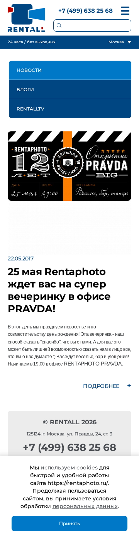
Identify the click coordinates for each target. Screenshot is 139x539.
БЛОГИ (25, 89)
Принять (69, 523)
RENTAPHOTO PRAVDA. (93, 363)
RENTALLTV (30, 109)
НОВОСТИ (29, 70)
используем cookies (69, 467)
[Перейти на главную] (27, 18)
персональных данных (85, 506)
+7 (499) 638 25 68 (85, 10)
